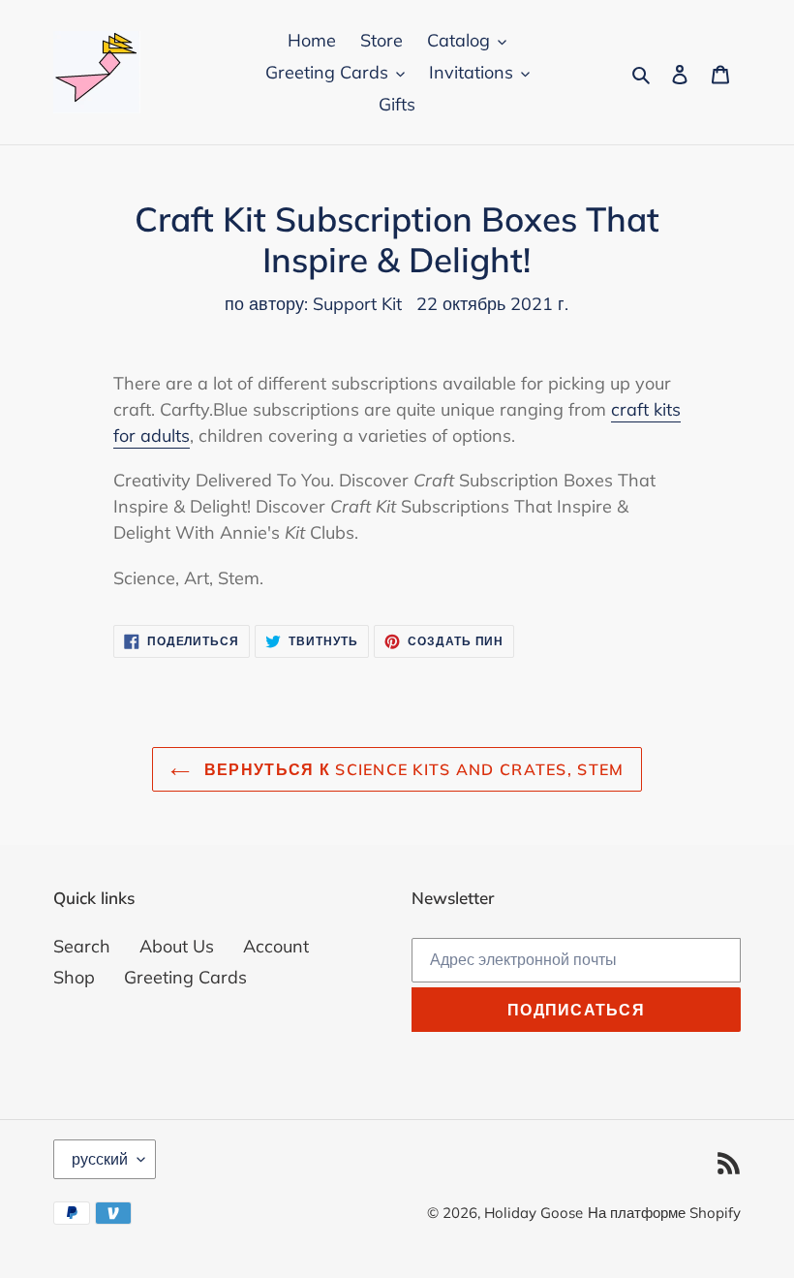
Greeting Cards (185, 977)
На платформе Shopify (664, 1212)
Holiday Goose (533, 1212)
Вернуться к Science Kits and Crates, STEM (412, 769)
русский (100, 1159)
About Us (176, 946)
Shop (74, 977)
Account (276, 946)
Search (81, 946)
